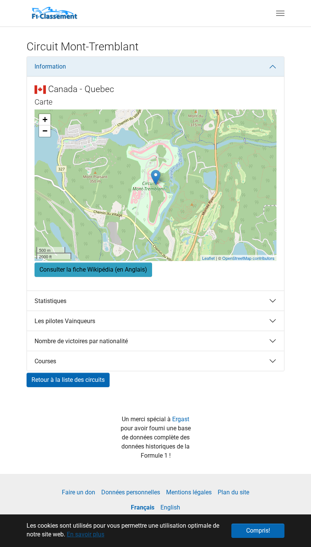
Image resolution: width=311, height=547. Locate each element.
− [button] (44, 131)
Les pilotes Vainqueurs (65, 321)
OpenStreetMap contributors (248, 258)
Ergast (180, 419)
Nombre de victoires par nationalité (81, 341)
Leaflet (208, 258)
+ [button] (44, 119)
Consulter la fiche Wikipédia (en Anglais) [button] (93, 269)
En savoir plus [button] (85, 534)
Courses (45, 361)
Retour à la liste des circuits (68, 379)
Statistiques (50, 301)
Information (50, 66)
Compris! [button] (258, 530)
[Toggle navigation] (280, 13)
